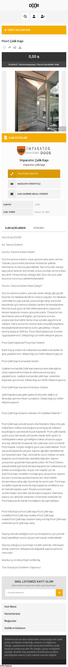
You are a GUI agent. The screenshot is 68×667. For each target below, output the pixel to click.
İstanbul (12, 64)
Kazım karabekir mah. (48, 64)
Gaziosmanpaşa (27, 64)
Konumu (38, 228)
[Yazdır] (14, 47)
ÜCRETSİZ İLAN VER (19, 30)
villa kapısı (6, 665)
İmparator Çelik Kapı (34, 160)
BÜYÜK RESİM (57, 129)
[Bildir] (20, 47)
